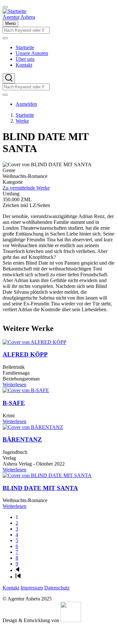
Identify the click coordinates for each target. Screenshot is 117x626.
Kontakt (11, 587)
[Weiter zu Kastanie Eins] (70, 620)
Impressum (31, 587)
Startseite (25, 115)
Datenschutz (57, 587)
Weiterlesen (14, 384)
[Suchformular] (9, 78)
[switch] (5, 7)
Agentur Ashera (19, 17)
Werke (22, 121)
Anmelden (26, 104)
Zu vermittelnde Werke (26, 188)
